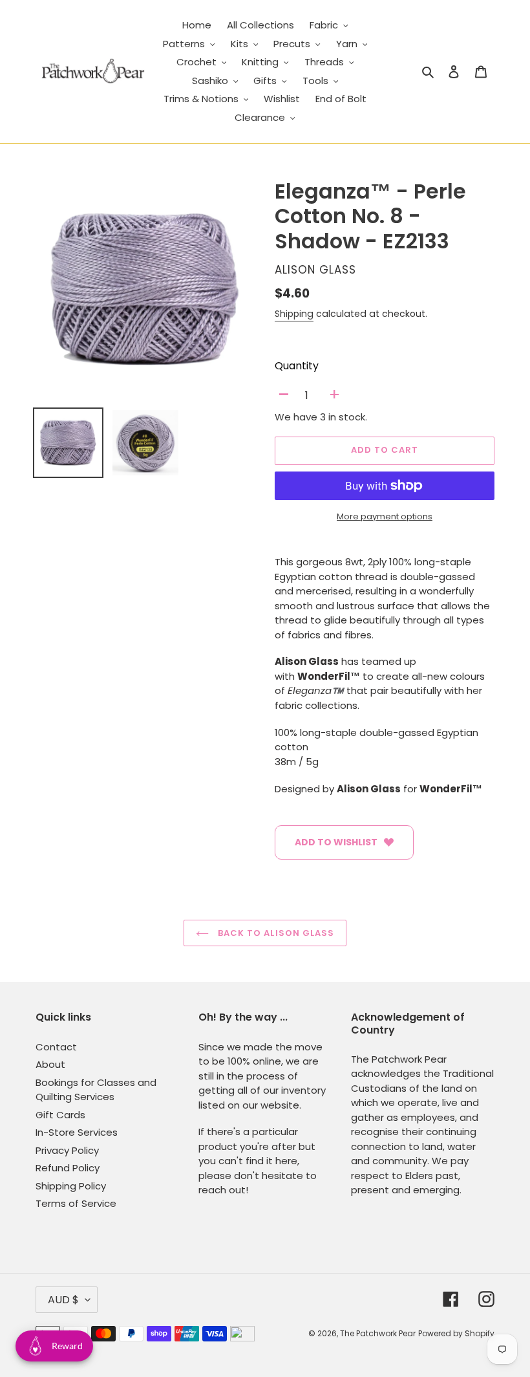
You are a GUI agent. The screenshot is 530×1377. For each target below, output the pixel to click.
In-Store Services (77, 1132)
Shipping (294, 313)
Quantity (297, 365)
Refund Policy (68, 1168)
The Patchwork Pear (378, 1333)
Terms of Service (76, 1203)
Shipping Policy (71, 1186)
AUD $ (63, 1299)
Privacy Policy (67, 1150)
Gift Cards (60, 1115)
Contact (56, 1047)
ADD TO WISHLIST (336, 842)
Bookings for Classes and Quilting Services (96, 1090)
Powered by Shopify (456, 1333)
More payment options (384, 516)
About (50, 1064)
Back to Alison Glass (274, 933)
